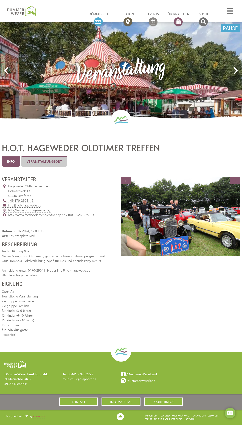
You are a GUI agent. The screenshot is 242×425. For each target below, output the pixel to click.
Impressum (151, 415)
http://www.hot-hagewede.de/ (29, 210)
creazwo (39, 416)
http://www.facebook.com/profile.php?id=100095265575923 (51, 215)
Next (235, 180)
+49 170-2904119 (20, 200)
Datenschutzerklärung (175, 415)
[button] (6, 70)
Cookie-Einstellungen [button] (206, 415)
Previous (126, 180)
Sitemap (190, 419)
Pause (230, 28)
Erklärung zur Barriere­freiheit (163, 419)
